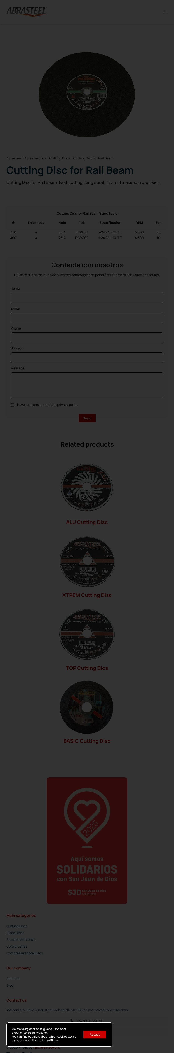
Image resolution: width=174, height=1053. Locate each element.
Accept (95, 1034)
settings (52, 1040)
